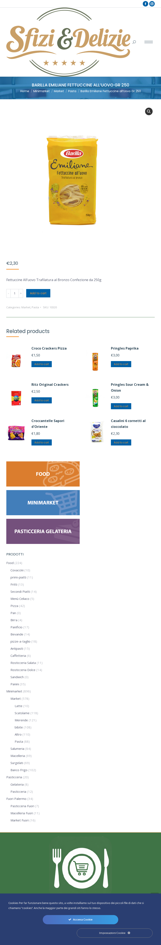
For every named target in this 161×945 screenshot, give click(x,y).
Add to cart (38, 293)
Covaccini (16, 570)
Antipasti (16, 648)
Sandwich (17, 677)
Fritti (13, 584)
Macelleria (17, 756)
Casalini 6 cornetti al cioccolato (128, 423)
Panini (14, 684)
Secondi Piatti (20, 591)
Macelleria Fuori (21, 813)
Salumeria (17, 748)
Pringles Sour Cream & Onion (130, 387)
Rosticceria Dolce (22, 670)
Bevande (16, 634)
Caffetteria (18, 655)
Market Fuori (19, 820)
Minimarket (14, 691)
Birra (13, 620)
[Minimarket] (43, 514)
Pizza (14, 606)
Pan (13, 613)
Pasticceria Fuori (22, 806)
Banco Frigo (18, 770)
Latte (18, 706)
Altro (18, 734)
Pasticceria (14, 777)
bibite (19, 727)
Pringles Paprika (125, 348)
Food (10, 563)
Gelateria (17, 784)
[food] (43, 485)
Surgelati (16, 763)
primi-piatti (18, 577)
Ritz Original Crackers (50, 384)
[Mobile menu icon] (149, 42)
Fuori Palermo (16, 799)
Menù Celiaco (19, 598)
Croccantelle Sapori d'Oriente (47, 423)
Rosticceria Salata (23, 663)
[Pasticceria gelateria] (43, 543)
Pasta (35, 307)
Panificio (16, 627)
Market (25, 307)
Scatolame (22, 713)
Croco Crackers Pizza (49, 348)
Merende (21, 720)
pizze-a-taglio (20, 641)
